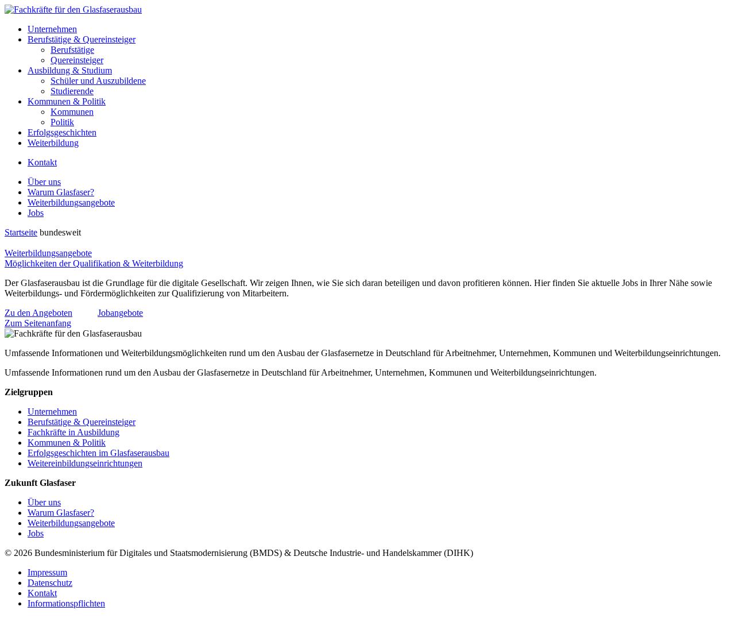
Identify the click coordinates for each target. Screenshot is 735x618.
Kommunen (72, 112)
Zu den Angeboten (38, 313)
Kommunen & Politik (67, 101)
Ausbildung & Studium (70, 70)
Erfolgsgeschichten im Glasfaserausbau (98, 453)
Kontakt (42, 162)
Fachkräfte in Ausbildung (73, 432)
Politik (62, 122)
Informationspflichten (66, 603)
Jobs (36, 213)
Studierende (72, 91)
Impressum (47, 572)
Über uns (44, 182)
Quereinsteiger (77, 60)
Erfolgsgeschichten (62, 132)
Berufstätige (72, 50)
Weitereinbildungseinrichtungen (85, 463)
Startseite (21, 232)
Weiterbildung (53, 143)
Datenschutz (50, 583)
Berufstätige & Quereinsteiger (82, 39)
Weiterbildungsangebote (71, 202)
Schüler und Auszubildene (98, 81)
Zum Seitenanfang (38, 323)
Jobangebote (120, 313)
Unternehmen (52, 29)
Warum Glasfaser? (61, 192)
